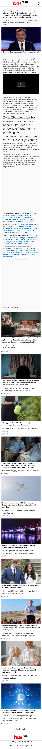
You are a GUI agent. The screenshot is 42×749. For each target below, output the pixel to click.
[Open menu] (3, 3)
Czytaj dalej (21, 729)
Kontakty (13, 742)
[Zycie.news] (20, 3)
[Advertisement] (21, 189)
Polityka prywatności (25, 742)
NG (9, 20)
